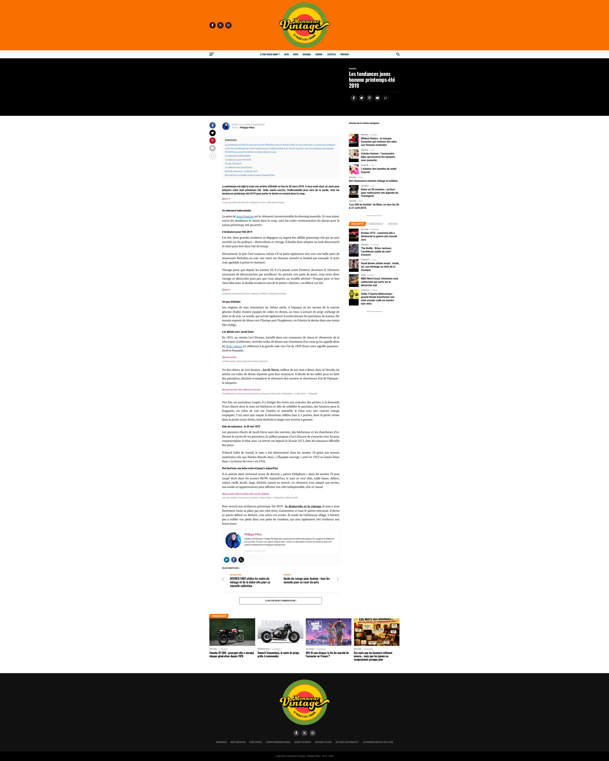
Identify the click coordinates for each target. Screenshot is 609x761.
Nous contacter (238, 742)
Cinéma (318, 54)
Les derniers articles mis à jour (378, 742)
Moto (295, 54)
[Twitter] (241, 560)
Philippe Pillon (247, 127)
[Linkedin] (226, 560)
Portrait (344, 54)
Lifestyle (331, 54)
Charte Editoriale (302, 742)
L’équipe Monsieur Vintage (278, 742)
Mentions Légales (323, 742)
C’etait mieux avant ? (270, 54)
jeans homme (244, 216)
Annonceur (221, 742)
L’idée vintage (255, 742)
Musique (307, 54)
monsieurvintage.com (255, 551)
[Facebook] (234, 560)
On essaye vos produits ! (347, 742)
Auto (286, 54)
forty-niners (234, 346)
